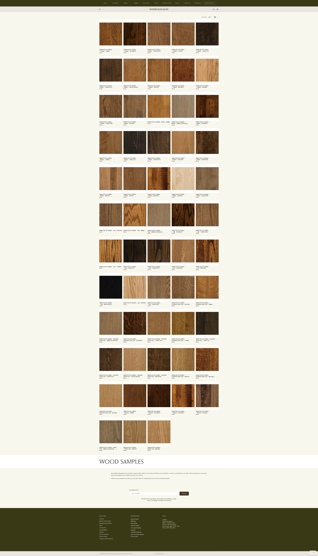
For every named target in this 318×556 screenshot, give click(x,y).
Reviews (101, 532)
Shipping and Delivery (105, 523)
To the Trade (134, 536)
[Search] (100, 9)
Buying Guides (135, 519)
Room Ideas (134, 523)
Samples (133, 530)
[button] (210, 17)
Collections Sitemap (136, 532)
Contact (101, 518)
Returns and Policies (105, 521)
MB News (133, 521)
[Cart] (217, 9)
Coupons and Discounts (106, 538)
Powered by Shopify (127, 553)
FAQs (100, 525)
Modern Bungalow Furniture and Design (112, 553)
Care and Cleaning (136, 527)
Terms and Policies (159, 553)
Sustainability (103, 529)
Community (102, 527)
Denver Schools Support (137, 534)
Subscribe (184, 493)
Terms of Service (104, 534)
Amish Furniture (135, 525)
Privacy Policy (103, 536)
